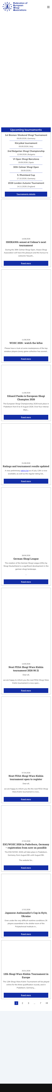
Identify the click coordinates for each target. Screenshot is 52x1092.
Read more (26, 263)
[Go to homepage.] (14, 7)
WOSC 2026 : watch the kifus (26, 342)
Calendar (26, 1067)
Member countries (26, 1054)
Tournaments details (26, 194)
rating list (25, 470)
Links (26, 1051)
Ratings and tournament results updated (26, 466)
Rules (26, 1057)
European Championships (26, 1073)
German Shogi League (26, 558)
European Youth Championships (26, 1076)
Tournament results (26, 1070)
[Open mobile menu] (48, 7)
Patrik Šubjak (34, 1088)
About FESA (26, 1048)
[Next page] (46, 1003)
